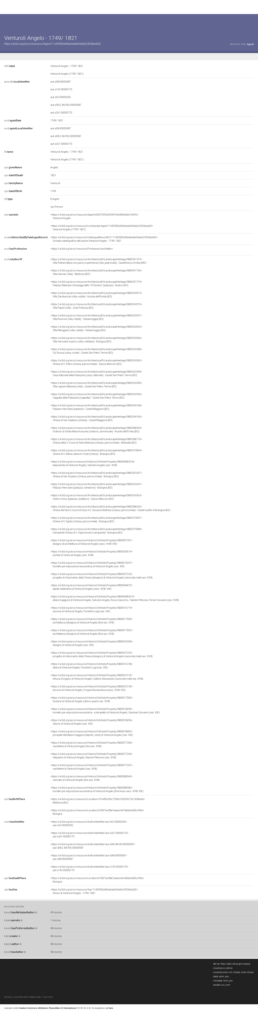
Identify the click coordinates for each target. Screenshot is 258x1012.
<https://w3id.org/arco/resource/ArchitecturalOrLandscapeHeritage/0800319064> (96, 452)
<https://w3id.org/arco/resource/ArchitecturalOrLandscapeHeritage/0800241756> (96, 272)
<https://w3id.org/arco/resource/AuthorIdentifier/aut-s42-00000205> (88, 823)
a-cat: (26, 237)
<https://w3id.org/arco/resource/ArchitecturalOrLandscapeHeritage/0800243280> (96, 351)
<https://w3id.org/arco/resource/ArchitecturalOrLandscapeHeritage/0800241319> (98, 261)
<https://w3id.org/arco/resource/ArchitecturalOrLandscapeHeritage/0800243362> (96, 362)
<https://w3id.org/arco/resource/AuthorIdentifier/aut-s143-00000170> (89, 868)
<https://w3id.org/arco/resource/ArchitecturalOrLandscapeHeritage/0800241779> (96, 283)
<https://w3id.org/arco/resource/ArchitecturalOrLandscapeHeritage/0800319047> (96, 519)
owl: (11, 214)
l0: (8, 151)
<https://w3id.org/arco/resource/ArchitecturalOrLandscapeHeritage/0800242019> (96, 306)
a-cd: (12, 120)
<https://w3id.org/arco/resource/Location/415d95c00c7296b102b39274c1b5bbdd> (97, 801)
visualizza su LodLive (222, 968)
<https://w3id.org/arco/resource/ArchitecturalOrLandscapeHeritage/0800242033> (96, 328)
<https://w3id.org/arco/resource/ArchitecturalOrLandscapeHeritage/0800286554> (96, 430)
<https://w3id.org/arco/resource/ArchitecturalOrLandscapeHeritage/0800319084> (96, 531)
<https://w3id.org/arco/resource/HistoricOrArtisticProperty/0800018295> (105, 711)
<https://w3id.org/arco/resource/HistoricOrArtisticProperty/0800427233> (101, 654)
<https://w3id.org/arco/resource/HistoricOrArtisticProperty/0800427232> (101, 576)
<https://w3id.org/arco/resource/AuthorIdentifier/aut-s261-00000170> (89, 835)
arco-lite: (17, 81)
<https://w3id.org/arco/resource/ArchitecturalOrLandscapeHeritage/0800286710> (96, 441)
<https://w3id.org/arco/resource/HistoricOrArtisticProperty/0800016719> (91, 609)
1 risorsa (55, 920)
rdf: (8, 199)
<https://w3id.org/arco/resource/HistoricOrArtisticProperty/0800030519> (91, 553)
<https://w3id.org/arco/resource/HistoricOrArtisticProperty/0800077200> (91, 744)
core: (14, 821)
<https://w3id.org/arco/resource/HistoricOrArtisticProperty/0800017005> (91, 699)
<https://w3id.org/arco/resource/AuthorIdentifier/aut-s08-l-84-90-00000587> (92, 846)
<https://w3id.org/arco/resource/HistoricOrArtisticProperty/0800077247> (91, 767)
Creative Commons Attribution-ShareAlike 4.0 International (47, 1008)
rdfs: (9, 66)
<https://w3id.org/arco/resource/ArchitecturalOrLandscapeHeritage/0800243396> (96, 396)
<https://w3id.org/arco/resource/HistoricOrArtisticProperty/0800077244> (91, 756)
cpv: (13, 167)
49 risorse (56, 912)
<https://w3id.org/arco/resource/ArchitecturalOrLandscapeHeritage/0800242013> (96, 295)
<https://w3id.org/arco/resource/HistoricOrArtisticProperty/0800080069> (91, 778)
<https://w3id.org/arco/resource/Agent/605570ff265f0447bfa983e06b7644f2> (94, 216)
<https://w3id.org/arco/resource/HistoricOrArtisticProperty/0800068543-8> (92, 463)
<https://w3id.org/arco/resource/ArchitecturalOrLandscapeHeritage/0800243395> (96, 385)
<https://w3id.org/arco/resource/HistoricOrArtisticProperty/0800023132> (96, 677)
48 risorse (56, 928)
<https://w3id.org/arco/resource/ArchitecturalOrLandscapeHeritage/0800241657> (96, 474)
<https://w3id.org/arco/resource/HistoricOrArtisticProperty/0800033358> (91, 643)
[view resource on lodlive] (252, 22)
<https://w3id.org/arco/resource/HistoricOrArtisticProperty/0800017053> (91, 632)
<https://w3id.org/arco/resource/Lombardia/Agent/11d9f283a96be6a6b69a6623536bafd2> (101, 227)
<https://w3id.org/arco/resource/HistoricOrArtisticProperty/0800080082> (96, 789)
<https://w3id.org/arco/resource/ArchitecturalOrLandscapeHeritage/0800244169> (96, 418)
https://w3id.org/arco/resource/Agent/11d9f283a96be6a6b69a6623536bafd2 (52, 43)
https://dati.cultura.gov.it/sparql (235, 964)
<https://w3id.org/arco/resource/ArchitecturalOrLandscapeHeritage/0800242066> (96, 340)
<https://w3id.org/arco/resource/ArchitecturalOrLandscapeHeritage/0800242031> (96, 317)
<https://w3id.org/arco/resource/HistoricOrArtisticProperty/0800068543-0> (114, 598)
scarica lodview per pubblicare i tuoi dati (28, 997)
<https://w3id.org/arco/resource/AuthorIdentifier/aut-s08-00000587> (88, 857)
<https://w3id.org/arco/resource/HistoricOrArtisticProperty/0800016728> (91, 666)
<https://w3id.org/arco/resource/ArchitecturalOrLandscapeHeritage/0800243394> (96, 373)
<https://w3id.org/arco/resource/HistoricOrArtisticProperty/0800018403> (91, 733)
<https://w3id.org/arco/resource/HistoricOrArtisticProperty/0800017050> (91, 621)
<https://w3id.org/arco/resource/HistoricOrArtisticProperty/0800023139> (91, 688)
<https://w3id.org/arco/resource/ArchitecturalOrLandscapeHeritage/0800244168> (96, 407)
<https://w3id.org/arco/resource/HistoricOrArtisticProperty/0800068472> (91, 587)
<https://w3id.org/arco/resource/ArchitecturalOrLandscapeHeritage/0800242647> (96, 486)
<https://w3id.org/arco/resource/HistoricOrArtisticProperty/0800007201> (91, 542)
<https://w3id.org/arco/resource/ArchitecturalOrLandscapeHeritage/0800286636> (110, 508)
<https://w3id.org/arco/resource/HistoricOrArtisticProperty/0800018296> (91, 722)
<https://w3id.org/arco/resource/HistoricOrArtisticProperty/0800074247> (91, 564)
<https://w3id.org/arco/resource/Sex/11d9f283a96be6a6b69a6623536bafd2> (94, 891)
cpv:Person (56, 206)
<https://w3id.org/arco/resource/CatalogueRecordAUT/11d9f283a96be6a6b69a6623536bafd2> (104, 239)
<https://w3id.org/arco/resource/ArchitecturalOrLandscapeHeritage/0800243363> (96, 497)
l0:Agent (54, 199)
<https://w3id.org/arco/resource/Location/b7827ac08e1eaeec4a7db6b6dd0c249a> (97, 812)
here (111, 1008)
